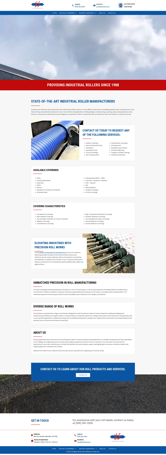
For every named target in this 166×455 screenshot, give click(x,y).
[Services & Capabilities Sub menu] (75, 448)
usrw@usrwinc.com (102, 7)
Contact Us (112, 13)
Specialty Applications (86, 13)
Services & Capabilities (67, 13)
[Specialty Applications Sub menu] (95, 13)
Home (55, 13)
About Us (102, 13)
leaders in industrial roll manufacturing (52, 253)
